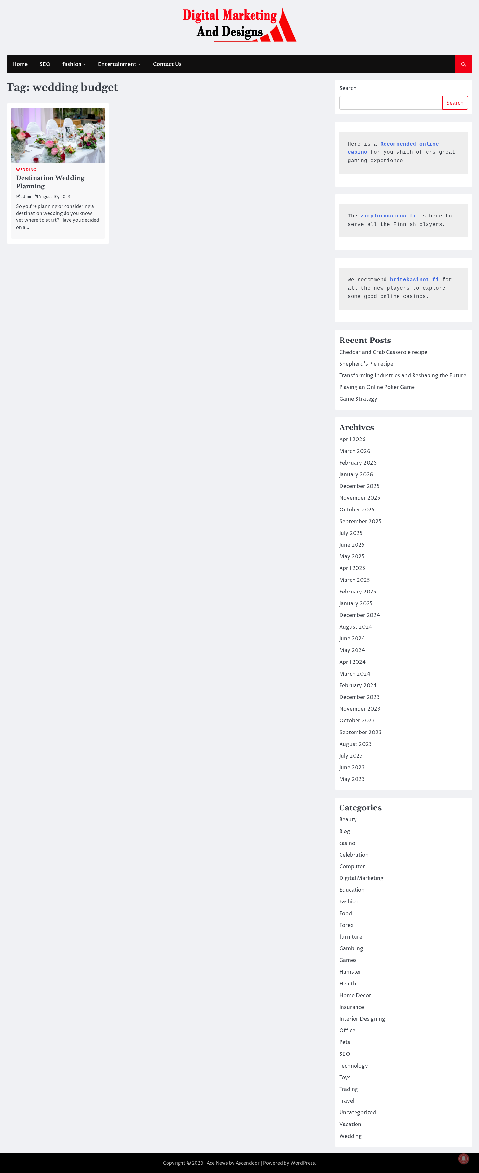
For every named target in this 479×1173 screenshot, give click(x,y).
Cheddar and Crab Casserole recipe (383, 352)
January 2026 (356, 474)
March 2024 (354, 673)
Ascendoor (248, 1163)
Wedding (26, 170)
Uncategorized (357, 1112)
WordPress (302, 1163)
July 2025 (351, 533)
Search (347, 88)
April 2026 (352, 439)
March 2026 (354, 451)
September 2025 (360, 521)
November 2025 (359, 498)
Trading (348, 1089)
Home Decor (355, 995)
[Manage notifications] (463, 1158)
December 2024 (359, 615)
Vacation (350, 1124)
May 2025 (352, 556)
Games (347, 960)
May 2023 (352, 779)
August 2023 (355, 744)
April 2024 (352, 662)
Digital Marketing (361, 878)
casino (347, 843)
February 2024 (358, 685)
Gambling (351, 948)
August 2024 (355, 627)
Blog (344, 831)
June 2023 (352, 767)
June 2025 (352, 545)
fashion (71, 64)
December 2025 (359, 486)
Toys (345, 1077)
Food (345, 913)
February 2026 (358, 463)
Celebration (354, 855)
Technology (353, 1065)
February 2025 (357, 591)
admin (26, 197)
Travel (346, 1101)
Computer (352, 866)
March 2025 (354, 580)
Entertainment (117, 64)
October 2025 (357, 509)
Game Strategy (358, 399)
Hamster (350, 972)
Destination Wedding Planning (50, 182)
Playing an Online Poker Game (377, 387)
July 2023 (351, 756)
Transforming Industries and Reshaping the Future (402, 375)
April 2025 (352, 568)
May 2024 (352, 650)
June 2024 (352, 638)
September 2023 (360, 732)
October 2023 (357, 720)
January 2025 (356, 603)
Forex (346, 925)
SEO (45, 64)
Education (352, 890)
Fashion (349, 901)
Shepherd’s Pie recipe (366, 364)
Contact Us (167, 64)
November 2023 (359, 709)
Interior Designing (362, 1019)
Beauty (348, 819)
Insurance (351, 1007)
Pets (344, 1042)
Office (347, 1030)
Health (347, 983)
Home (20, 64)
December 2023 (359, 697)
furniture (350, 937)
